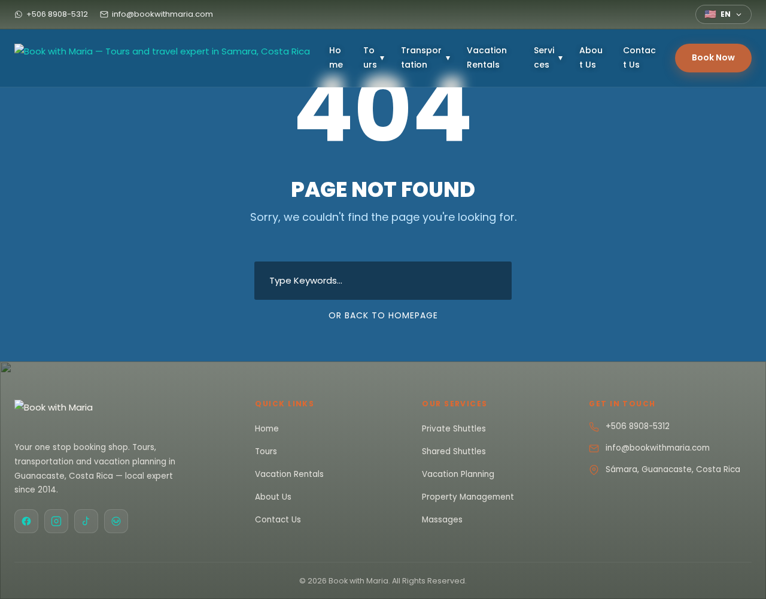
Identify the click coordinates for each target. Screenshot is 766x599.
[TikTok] (86, 521)
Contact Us (639, 57)
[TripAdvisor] (116, 521)
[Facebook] (26, 521)
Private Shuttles (454, 428)
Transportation (425, 57)
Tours (373, 57)
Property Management (468, 497)
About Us (591, 57)
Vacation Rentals (487, 57)
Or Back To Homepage (383, 315)
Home (336, 57)
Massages (442, 519)
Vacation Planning (458, 474)
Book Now (713, 57)
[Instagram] (56, 521)
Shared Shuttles (454, 451)
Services (548, 57)
